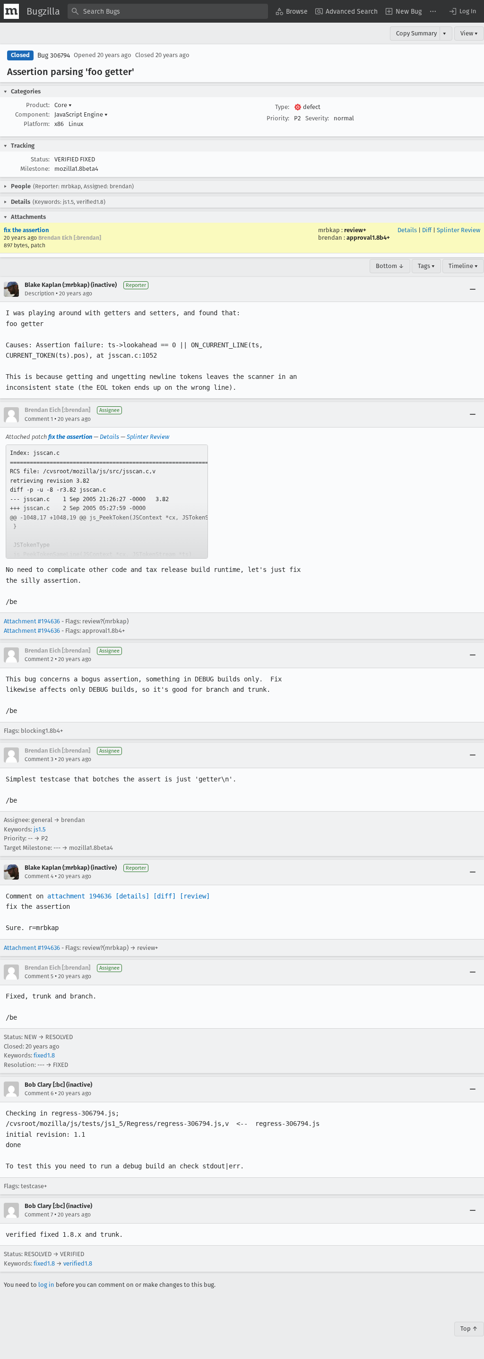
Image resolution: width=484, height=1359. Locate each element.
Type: (282, 106)
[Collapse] (472, 289)
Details (407, 230)
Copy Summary (416, 33)
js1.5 (39, 829)
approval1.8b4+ (368, 237)
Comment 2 (39, 659)
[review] (195, 896)
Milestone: (35, 168)
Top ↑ (469, 1328)
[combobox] (168, 11)
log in (46, 1284)
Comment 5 (39, 976)
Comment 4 (39, 876)
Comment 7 (39, 1214)
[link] (107, 502)
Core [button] (63, 105)
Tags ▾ (426, 265)
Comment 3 (39, 759)
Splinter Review (458, 230)
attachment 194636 (79, 896)
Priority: (278, 118)
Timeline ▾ (463, 265)
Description (39, 293)
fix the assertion (26, 230)
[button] (462, 11)
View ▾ (469, 33)
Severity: (317, 118)
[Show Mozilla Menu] (11, 11)
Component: (32, 114)
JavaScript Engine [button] (81, 114)
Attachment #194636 (32, 621)
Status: (40, 159)
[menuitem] (291, 11)
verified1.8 (77, 1263)
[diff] (164, 896)
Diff (427, 230)
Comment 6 (39, 1093)
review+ (355, 230)
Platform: (37, 123)
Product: (38, 105)
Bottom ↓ (390, 265)
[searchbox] (168, 11)
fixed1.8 (44, 1055)
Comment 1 (39, 419)
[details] (132, 896)
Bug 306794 (53, 55)
